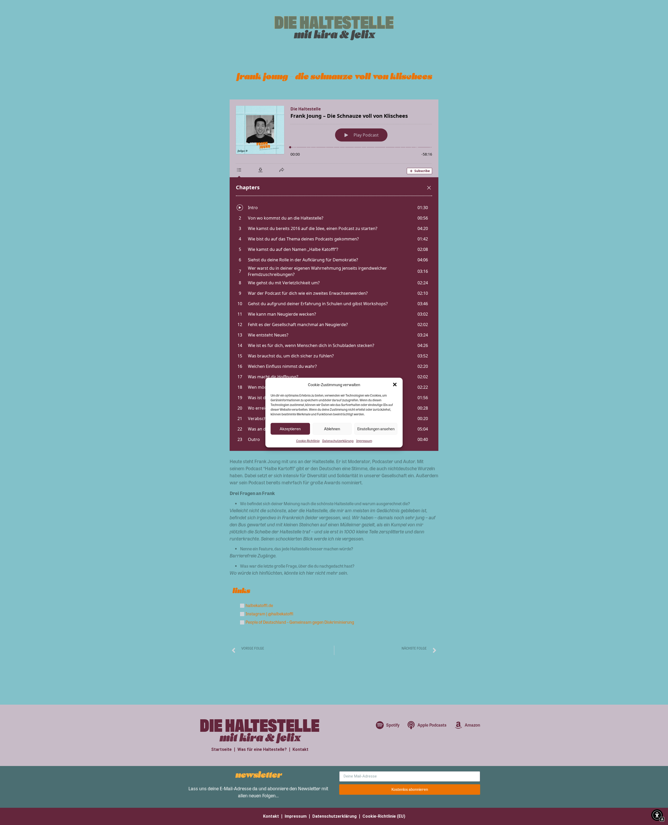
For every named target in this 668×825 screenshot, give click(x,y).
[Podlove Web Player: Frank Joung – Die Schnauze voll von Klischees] (334, 275)
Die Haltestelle (334, 21)
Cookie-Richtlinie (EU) (383, 816)
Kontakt (300, 749)
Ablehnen (332, 429)
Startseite (221, 749)
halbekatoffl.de (259, 605)
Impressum (364, 440)
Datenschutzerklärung (338, 440)
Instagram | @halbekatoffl (269, 614)
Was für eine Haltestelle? (262, 749)
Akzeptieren (290, 429)
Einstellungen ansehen (376, 429)
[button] (394, 384)
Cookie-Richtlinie (308, 440)
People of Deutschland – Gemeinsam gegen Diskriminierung (300, 622)
